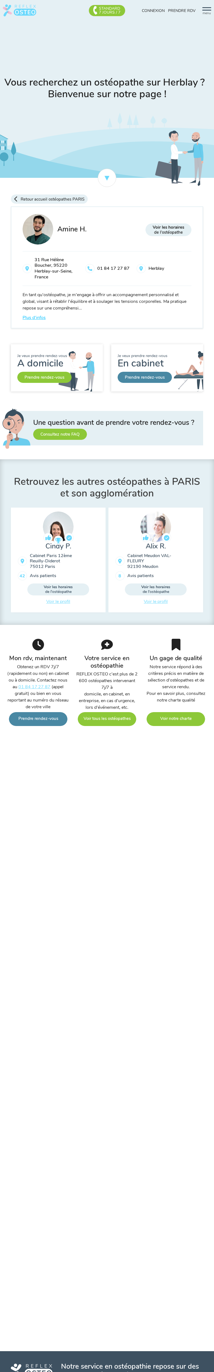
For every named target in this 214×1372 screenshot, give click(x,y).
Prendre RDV (182, 10)
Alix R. (156, 546)
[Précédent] (6, 562)
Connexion (153, 10)
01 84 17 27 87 (113, 268)
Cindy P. (58, 546)
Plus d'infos (34, 318)
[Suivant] (207, 562)
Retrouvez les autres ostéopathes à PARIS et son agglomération (107, 487)
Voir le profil (58, 601)
